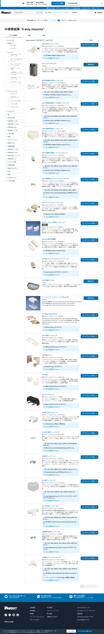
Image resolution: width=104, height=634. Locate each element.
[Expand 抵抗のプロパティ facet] (7, 168)
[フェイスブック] (6, 616)
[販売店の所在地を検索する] (70, 596)
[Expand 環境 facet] (7, 174)
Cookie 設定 (71, 631)
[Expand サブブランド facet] (7, 111)
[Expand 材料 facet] (7, 136)
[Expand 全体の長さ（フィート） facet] (7, 155)
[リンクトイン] (17, 616)
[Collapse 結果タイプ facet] (7, 43)
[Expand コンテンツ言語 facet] (7, 162)
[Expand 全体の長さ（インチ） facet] (7, 149)
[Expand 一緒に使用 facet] (7, 133)
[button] (38, 12)
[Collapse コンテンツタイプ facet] (7, 91)
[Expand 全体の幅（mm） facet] (7, 127)
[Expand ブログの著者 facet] (7, 180)
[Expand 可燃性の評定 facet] (7, 165)
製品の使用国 (31, 20)
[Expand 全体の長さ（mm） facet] (7, 152)
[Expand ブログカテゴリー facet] (7, 177)
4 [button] (91, 586)
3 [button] (88, 586)
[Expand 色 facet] (7, 114)
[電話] (38, 596)
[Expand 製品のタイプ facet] (7, 143)
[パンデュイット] (7, 12)
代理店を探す (77, 8)
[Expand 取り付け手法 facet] (7, 117)
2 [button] (85, 586)
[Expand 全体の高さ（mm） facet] (7, 121)
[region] (52, 631)
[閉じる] (101, 631)
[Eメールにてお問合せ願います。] (6, 596)
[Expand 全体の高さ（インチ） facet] (7, 124)
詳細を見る (91, 64)
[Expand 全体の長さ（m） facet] (7, 158)
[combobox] (27, 12)
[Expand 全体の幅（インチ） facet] (7, 130)
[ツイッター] (10, 616)
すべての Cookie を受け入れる (85, 631)
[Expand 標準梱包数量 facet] (7, 146)
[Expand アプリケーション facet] (7, 140)
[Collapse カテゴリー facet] (7, 52)
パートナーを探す (64, 8)
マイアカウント (98, 8)
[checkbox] (9, 45)
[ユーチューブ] (13, 616)
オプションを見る (90, 45)
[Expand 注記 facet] (7, 171)
